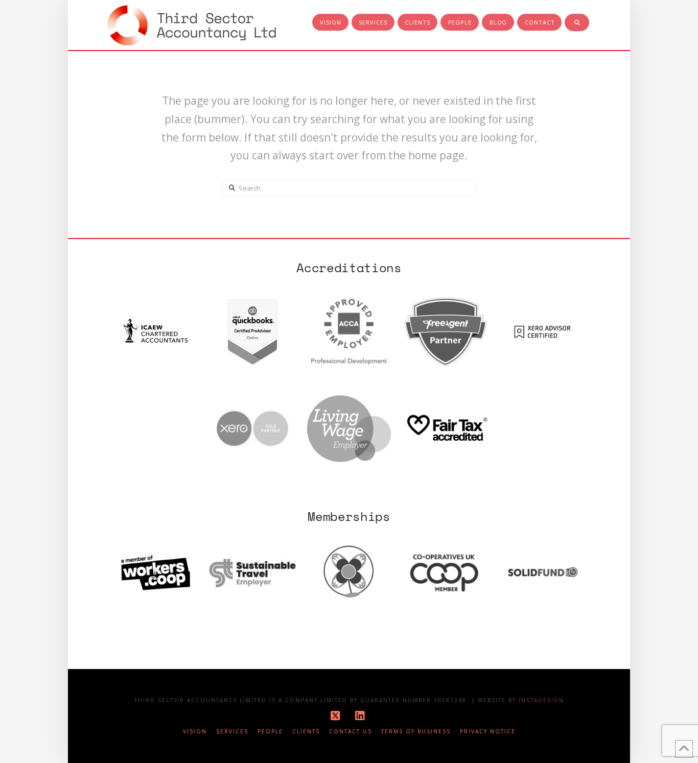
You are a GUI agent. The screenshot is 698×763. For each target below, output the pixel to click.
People (270, 731)
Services (232, 731)
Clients (306, 731)
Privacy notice (488, 731)
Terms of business (416, 731)
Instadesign (541, 700)
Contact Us (350, 731)
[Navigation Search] (577, 23)
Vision (195, 731)
